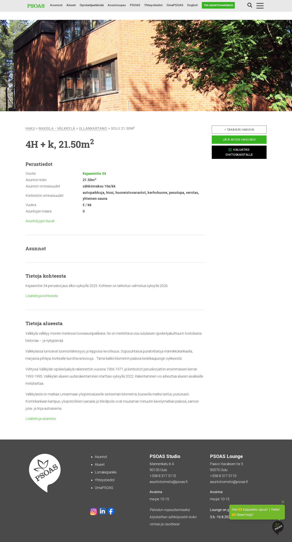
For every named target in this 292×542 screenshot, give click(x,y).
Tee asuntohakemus (218, 5)
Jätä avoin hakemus (239, 139)
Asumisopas (117, 5)
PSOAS (135, 5)
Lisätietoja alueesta (40, 418)
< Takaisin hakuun (239, 129)
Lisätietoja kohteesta (41, 296)
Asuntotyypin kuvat (39, 221)
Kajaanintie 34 (94, 173)
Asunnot (56, 5)
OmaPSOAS (174, 5)
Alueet (71, 5)
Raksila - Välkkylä (57, 128)
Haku (249, 5)
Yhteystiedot (153, 5)
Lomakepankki (106, 472)
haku (30, 128)
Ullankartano (93, 128)
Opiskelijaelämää (92, 5)
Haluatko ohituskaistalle (239, 152)
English (192, 5)
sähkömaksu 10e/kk (99, 186)
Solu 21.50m (123, 128)
